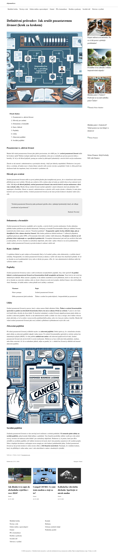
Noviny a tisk (23, 9)
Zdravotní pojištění (19, 137)
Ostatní (52, 9)
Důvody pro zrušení (19, 120)
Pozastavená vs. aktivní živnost (23, 117)
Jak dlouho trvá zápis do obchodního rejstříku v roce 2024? (19, 490)
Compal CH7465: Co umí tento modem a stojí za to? (44, 490)
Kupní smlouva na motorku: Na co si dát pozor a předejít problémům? (99, 40)
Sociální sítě (86, 9)
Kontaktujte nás (26, 455)
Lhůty (15, 134)
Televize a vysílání (98, 9)
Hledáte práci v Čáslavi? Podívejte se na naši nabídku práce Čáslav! (98, 98)
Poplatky (16, 130)
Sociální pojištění (18, 140)
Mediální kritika (13, 9)
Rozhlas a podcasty (75, 9)
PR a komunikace (61, 9)
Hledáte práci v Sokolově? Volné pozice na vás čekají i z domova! (98, 128)
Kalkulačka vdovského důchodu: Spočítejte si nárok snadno (68, 490)
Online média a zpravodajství (39, 9)
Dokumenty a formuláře (21, 124)
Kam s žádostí (17, 127)
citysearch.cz (11, 3)
